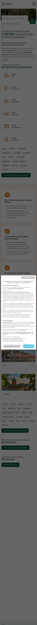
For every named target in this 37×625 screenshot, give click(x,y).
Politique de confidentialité (12, 338)
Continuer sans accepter (28, 277)
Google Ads (31, 322)
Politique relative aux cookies (12, 341)
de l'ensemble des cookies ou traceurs (16, 292)
